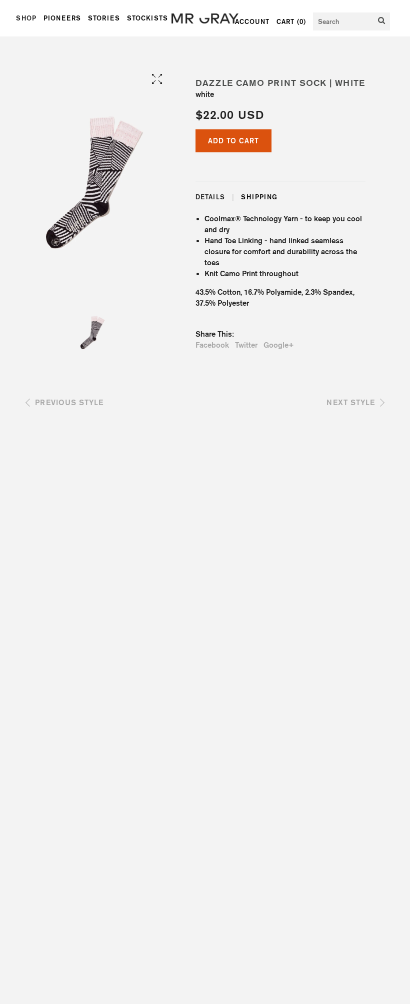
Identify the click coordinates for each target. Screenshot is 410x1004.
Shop (26, 18)
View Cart (257, 167)
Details (210, 197)
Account (252, 21)
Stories (104, 18)
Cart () (291, 21)
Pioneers (62, 18)
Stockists (147, 18)
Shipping (259, 197)
